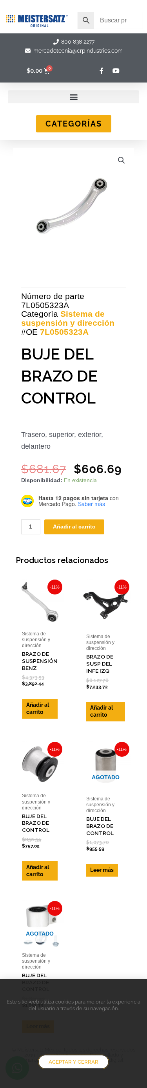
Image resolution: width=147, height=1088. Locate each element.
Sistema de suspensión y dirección (67, 318)
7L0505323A (64, 331)
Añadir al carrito (74, 527)
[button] (73, 96)
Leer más (102, 870)
